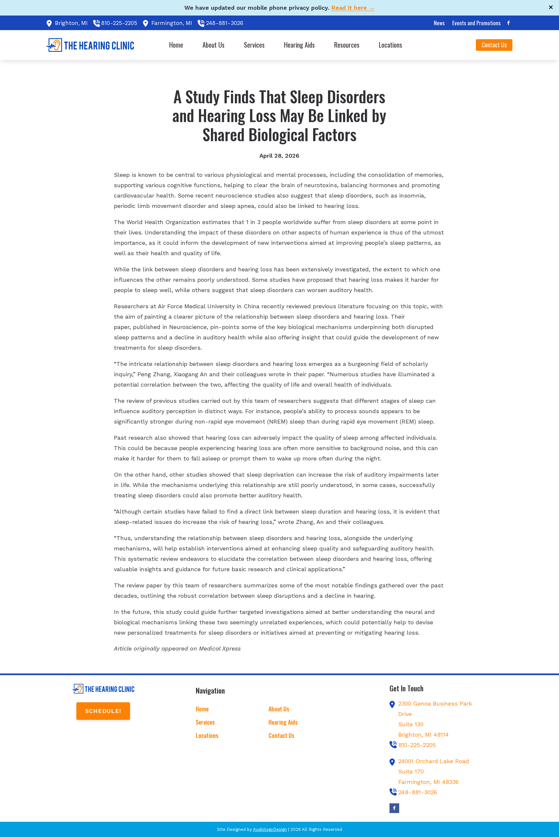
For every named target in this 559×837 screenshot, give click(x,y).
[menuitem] (439, 23)
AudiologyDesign (270, 829)
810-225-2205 (119, 23)
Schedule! (103, 710)
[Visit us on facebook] (508, 23)
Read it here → (353, 7)
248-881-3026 (224, 23)
